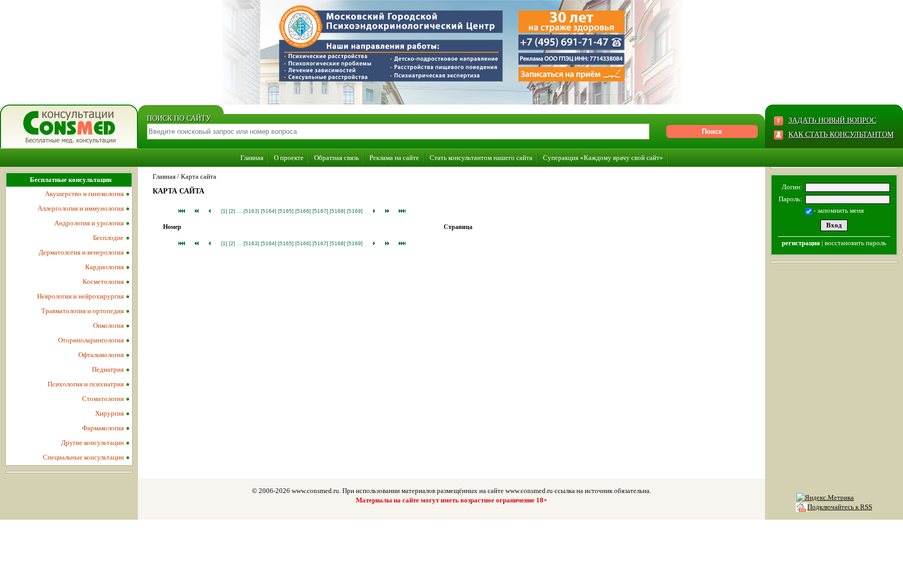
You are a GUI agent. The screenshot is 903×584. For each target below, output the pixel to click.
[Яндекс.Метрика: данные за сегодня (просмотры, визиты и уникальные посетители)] (825, 497)
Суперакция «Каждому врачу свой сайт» (603, 158)
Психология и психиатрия (86, 384)
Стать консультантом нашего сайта (481, 158)
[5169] (355, 211)
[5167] (320, 211)
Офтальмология (101, 355)
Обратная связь (336, 158)
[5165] (286, 211)
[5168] (337, 211)
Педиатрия (108, 369)
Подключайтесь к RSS (839, 507)
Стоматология (103, 399)
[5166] (303, 211)
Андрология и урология (89, 223)
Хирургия (109, 413)
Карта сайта (198, 176)
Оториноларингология (91, 340)
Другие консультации (92, 442)
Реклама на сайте (394, 158)
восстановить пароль (855, 243)
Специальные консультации (83, 457)
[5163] (251, 211)
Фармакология (103, 428)
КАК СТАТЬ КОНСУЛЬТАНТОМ (841, 135)
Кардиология (104, 267)
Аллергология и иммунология (81, 208)
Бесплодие (108, 238)
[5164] (268, 211)
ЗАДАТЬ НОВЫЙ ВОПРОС (832, 120)
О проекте (289, 158)
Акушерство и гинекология (84, 194)
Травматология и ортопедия (82, 311)
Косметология (103, 281)
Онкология (108, 325)
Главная (251, 158)
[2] (232, 211)
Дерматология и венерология (81, 252)
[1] (224, 211)
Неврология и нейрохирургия (80, 296)
